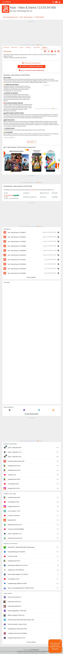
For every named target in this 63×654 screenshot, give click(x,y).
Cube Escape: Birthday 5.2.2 (14, 606)
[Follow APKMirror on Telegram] (39, 410)
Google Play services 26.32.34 (15, 538)
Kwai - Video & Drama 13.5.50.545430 (17, 264)
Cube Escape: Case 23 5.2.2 (14, 601)
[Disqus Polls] (31, 304)
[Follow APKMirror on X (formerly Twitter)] (10, 410)
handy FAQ (32, 189)
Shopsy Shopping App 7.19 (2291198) (17, 610)
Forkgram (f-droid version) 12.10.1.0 (16, 637)
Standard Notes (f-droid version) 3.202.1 (17, 628)
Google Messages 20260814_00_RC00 (17, 583)
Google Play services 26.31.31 (15, 524)
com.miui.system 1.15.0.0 (14, 511)
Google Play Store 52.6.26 (14, 470)
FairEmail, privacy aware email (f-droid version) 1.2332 (21, 619)
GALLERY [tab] (21, 47)
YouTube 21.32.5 (12, 474)
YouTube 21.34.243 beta (14, 515)
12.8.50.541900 (9, 195)
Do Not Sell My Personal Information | (33, 651)
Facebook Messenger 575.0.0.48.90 (16, 551)
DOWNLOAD (28, 47)
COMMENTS (44, 47)
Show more (30, 142)
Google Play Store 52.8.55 (14, 479)
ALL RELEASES (36, 47)
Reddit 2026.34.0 (12, 520)
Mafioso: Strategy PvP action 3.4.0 (16, 615)
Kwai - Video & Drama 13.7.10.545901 (17, 241)
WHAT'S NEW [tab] (6, 47)
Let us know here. (35, 649)
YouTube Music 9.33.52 (13, 483)
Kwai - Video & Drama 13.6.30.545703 (17, 255)
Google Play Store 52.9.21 (14, 560)
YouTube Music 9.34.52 (13, 579)
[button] (45, 51)
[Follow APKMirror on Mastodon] (24, 410)
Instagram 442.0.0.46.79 (14, 506)
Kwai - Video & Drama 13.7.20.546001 (17, 237)
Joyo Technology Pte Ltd (22, 11)
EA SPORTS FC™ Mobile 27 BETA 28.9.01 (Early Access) (21, 547)
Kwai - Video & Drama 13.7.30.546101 (17, 232)
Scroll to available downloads (32, 66)
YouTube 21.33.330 (12, 556)
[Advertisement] (31, 33)
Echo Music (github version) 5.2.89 (16, 461)
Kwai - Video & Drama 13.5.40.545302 (17, 273)
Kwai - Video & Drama (26, 17)
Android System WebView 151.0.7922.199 (18, 574)
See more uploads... (31, 277)
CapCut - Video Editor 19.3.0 (14, 533)
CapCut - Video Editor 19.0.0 (14, 456)
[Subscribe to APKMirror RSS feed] (53, 410)
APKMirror (8, 2)
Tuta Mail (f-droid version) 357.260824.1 (17, 633)
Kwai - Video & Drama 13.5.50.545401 (17, 268)
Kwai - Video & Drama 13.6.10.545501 (17, 259)
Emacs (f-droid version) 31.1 (15, 597)
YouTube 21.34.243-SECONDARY (16, 529)
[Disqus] (31, 343)
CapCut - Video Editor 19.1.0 (14, 452)
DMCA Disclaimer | (46, 651)
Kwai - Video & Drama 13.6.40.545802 (17, 250)
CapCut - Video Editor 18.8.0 (14, 447)
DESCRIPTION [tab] (14, 47)
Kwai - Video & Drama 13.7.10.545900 (17, 246)
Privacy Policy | (20, 651)
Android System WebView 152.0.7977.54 (18, 565)
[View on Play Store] (52, 51)
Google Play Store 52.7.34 (14, 465)
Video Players (7, 51)
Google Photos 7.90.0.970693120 (16, 570)
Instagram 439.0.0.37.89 (14, 488)
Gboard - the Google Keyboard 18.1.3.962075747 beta (21, 588)
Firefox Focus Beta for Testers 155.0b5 (17, 624)
